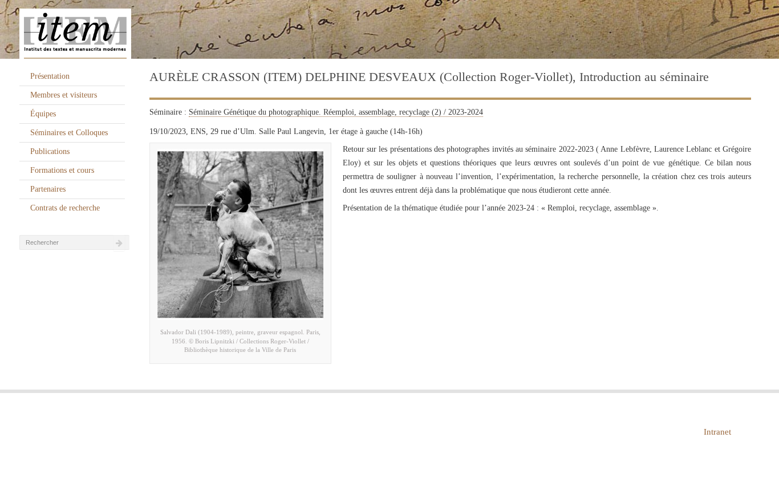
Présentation (50, 76)
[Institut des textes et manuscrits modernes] (389, 29)
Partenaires (48, 189)
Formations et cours (62, 170)
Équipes (43, 114)
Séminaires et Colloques (69, 132)
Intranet (717, 431)
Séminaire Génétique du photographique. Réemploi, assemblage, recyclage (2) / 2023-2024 (336, 112)
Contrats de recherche (65, 208)
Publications (50, 151)
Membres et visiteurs (63, 95)
